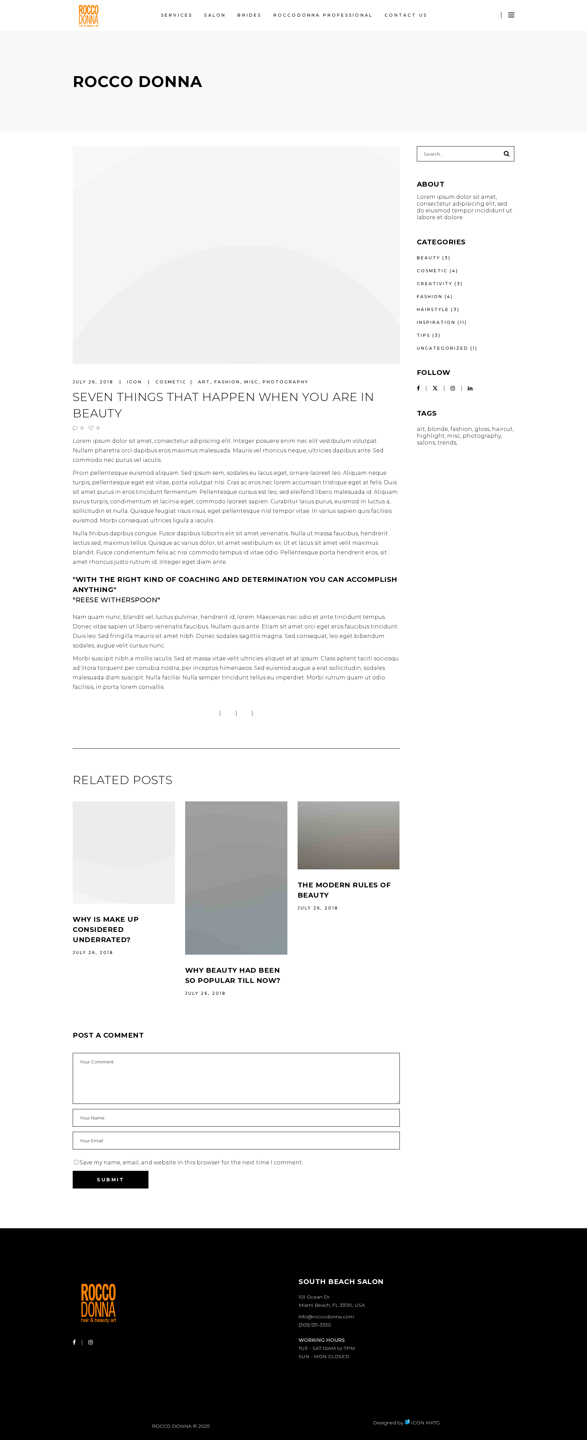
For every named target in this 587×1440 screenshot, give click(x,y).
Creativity (434, 283)
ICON (135, 381)
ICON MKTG (425, 1423)
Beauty (428, 257)
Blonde (437, 429)
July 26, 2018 (94, 381)
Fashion (227, 381)
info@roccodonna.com (326, 1317)
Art (204, 381)
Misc (251, 381)
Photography (285, 381)
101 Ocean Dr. (315, 1297)
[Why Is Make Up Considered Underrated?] (124, 852)
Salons (426, 442)
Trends (447, 442)
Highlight (431, 436)
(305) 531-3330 (315, 1325)
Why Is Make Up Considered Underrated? (106, 929)
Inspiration (436, 322)
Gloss (482, 429)
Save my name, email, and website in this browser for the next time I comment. (191, 1162)
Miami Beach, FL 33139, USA (332, 1305)
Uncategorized (442, 348)
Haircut (502, 429)
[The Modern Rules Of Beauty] (349, 835)
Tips (423, 335)
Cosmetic (171, 381)
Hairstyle (433, 309)
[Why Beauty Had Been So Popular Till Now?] (236, 878)
